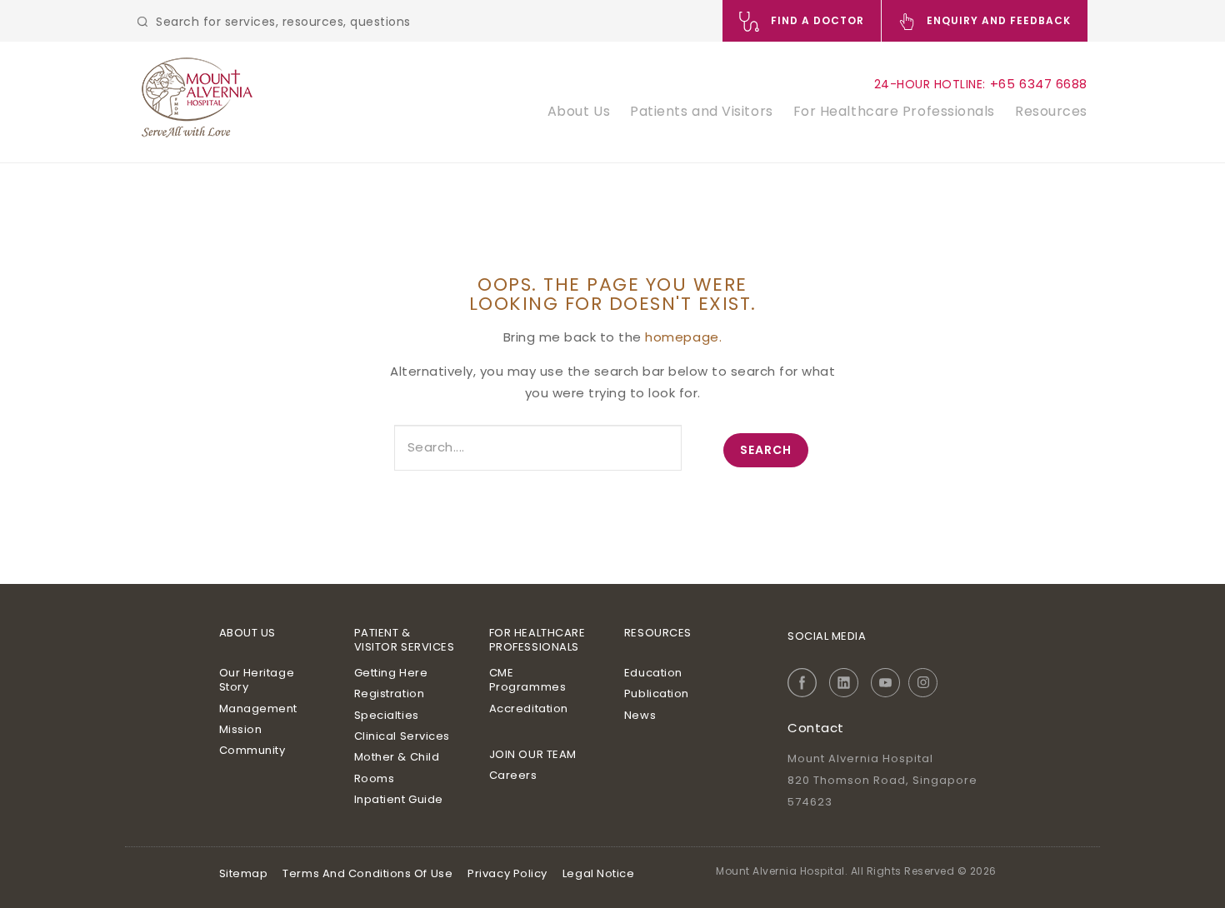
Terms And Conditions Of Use (367, 873)
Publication (656, 693)
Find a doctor (816, 20)
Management (258, 708)
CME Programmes (528, 680)
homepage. (683, 337)
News (640, 715)
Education (653, 673)
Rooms (374, 778)
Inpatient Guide (398, 799)
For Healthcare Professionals (894, 111)
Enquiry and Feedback (997, 20)
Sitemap (243, 873)
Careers (513, 775)
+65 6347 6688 (1039, 83)
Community (252, 750)
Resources (1051, 111)
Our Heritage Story (257, 680)
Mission (240, 729)
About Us (579, 111)
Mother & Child (397, 757)
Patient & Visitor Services (404, 640)
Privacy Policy (508, 873)
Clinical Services (402, 736)
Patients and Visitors (701, 111)
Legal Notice (598, 873)
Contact (816, 727)
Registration (389, 693)
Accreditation (528, 708)
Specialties (386, 715)
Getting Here (391, 673)
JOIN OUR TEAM (533, 754)
